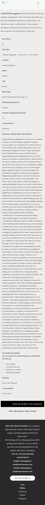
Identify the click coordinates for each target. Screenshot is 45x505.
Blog (22, 484)
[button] (22, 478)
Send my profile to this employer (27, 404)
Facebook (23, 491)
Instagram (22, 498)
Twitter (22, 495)
